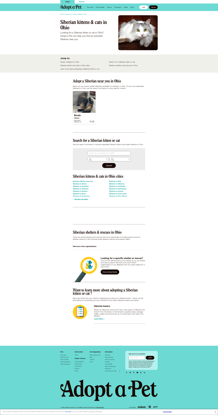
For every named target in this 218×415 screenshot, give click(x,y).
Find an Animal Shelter (110, 272)
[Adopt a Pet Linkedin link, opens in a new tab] (144, 372)
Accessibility (108, 364)
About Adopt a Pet (95, 355)
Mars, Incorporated (110, 366)
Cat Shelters (78, 366)
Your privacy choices (111, 371)
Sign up (153, 7)
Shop (132, 7)
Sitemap (107, 355)
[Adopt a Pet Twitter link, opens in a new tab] (130, 372)
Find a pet (63, 355)
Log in (76, 370)
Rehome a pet (64, 357)
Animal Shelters (79, 361)
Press (91, 362)
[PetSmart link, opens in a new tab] (142, 407)
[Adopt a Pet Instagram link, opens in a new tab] (141, 372)
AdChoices (108, 368)
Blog (91, 357)
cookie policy (68, 411)
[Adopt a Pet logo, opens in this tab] (109, 392)
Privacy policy (109, 357)
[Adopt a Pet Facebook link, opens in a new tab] (127, 372)
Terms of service (109, 359)
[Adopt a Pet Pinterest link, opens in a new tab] (134, 372)
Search (109, 165)
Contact (92, 359)
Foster (126, 7)
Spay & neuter (64, 359)
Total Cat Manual (65, 364)
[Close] (215, 412)
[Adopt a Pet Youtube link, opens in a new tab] (138, 372)
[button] (91, 121)
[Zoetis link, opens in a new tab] (155, 407)
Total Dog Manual (65, 362)
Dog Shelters (78, 364)
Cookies (107, 362)
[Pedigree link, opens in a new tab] (149, 407)
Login (143, 7)
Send (150, 357)
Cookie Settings (99, 407)
